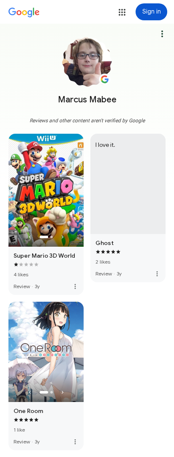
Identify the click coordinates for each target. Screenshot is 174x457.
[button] (122, 12)
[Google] (24, 13)
